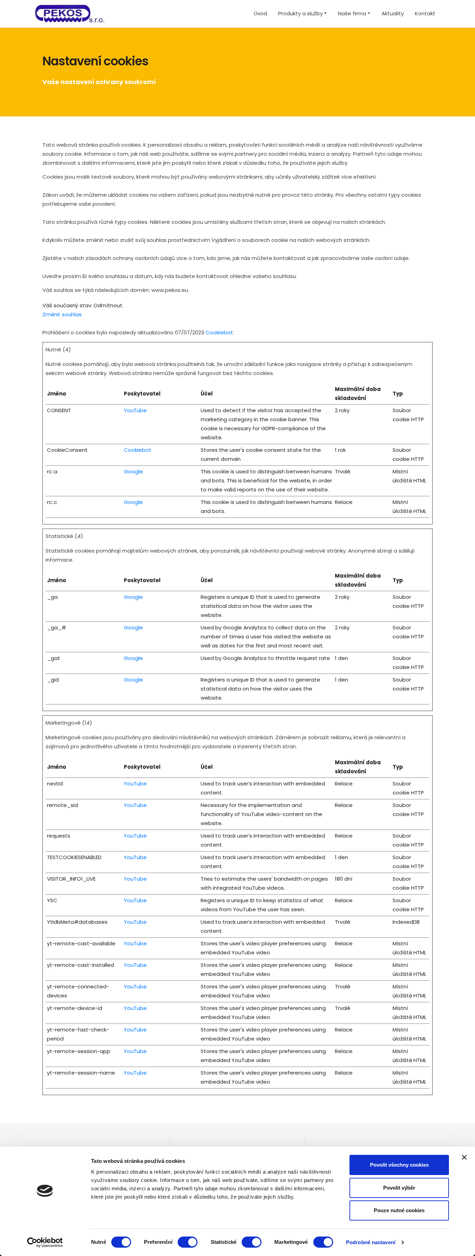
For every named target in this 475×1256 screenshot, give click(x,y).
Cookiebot (219, 332)
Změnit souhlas (62, 314)
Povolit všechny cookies (399, 1165)
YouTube (135, 410)
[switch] (188, 1242)
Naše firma (352, 13)
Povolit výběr (399, 1188)
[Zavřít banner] (464, 1157)
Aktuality (392, 13)
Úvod (260, 13)
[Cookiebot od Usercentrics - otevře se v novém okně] (45, 1242)
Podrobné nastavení (370, 1242)
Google (133, 471)
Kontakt (425, 13)
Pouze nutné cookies (399, 1210)
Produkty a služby (300, 13)
